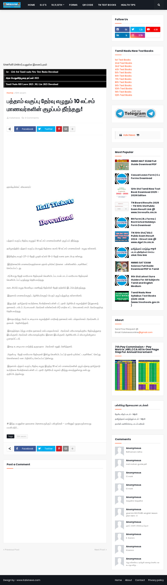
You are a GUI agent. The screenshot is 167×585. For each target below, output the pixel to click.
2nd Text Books (123, 63)
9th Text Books (123, 85)
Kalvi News (129, 135)
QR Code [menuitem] (87, 5)
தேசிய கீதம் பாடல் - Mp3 (126, 414)
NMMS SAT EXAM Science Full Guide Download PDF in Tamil (145, 266)
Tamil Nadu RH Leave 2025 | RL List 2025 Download (32, 84)
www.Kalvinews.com (28, 580)
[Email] (66, 129)
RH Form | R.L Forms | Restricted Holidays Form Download (143, 222)
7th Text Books (123, 79)
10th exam (20, 92)
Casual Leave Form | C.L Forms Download (145, 176)
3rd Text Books (123, 66)
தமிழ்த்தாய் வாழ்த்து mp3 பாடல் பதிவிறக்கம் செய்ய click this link (143, 252)
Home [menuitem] (31, 5)
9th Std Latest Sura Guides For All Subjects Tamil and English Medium (145, 281)
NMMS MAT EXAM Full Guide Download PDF (144, 163)
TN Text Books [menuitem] (107, 5)
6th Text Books (123, 75)
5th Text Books (123, 72)
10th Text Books (123, 88)
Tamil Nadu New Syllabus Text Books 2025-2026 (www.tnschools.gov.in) (145, 299)
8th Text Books (123, 82)
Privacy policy (156, 580)
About (128, 580)
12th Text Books (123, 95)
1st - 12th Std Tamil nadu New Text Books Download (32, 72)
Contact (140, 580)
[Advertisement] (55, 37)
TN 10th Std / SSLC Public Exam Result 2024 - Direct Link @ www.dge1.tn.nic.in (143, 237)
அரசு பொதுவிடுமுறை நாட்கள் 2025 (22, 78)
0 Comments (32, 117)
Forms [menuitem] (73, 5)
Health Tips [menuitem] (128, 5)
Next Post (100, 549)
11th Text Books (123, 91)
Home (10, 92)
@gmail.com (145, 332)
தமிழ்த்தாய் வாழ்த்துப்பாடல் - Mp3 (130, 419)
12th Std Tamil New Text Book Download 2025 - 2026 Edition (145, 192)
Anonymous (133, 448)
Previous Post (12, 549)
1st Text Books (123, 59)
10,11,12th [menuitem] (56, 5)
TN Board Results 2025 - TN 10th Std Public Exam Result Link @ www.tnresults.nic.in (145, 207)
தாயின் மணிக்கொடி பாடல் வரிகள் (129, 423)
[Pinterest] (59, 129)
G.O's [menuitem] (43, 5)
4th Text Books (123, 69)
